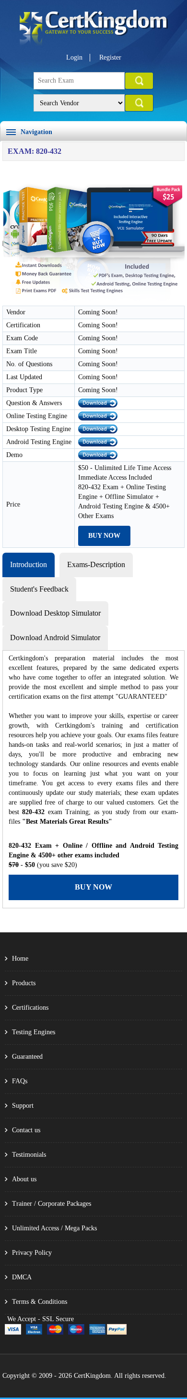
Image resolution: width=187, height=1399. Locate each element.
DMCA (22, 1277)
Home (20, 958)
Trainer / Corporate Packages (51, 1203)
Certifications (30, 1007)
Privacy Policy (32, 1252)
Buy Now (104, 535)
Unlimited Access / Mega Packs (54, 1228)
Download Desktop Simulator (55, 613)
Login (74, 57)
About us (24, 1179)
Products (23, 983)
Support (23, 1105)
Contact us (26, 1130)
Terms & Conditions (39, 1301)
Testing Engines (33, 1032)
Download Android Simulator (55, 637)
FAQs (19, 1081)
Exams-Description (96, 564)
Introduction (28, 564)
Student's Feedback (39, 589)
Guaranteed (27, 1056)
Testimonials (29, 1154)
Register (110, 57)
